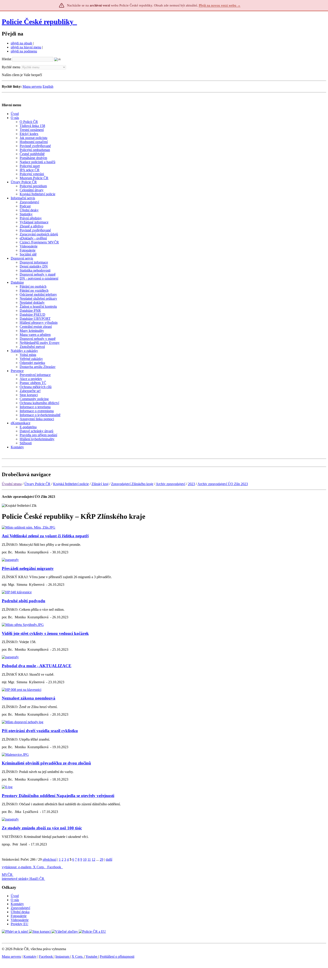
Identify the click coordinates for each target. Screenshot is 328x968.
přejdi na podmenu (24, 51)
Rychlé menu (11, 67)
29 (101, 859)
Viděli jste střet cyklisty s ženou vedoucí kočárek (45, 633)
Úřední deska (20, 912)
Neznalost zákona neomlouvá (28, 698)
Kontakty (17, 904)
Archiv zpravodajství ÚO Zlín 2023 (222, 484)
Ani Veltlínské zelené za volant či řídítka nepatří (45, 536)
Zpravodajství (20, 908)
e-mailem (24, 867)
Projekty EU (19, 924)
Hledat (6, 59)
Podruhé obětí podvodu (23, 600)
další (109, 859)
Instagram (62, 956)
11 (89, 859)
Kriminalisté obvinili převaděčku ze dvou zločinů (46, 763)
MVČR (7, 875)
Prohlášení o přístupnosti (117, 956)
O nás (15, 900)
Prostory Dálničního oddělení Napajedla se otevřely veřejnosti (58, 795)
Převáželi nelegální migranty (28, 568)
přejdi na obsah (21, 43)
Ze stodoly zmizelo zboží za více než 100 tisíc (42, 828)
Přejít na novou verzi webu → (220, 5)
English (48, 86)
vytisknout (9, 867)
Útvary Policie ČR (37, 484)
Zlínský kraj (99, 484)
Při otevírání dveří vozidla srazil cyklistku (40, 730)
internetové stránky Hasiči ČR (23, 879)
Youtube (91, 956)
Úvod (15, 896)
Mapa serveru (32, 86)
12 (93, 859)
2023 (191, 484)
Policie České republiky (37, 22)
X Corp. (39, 867)
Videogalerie (20, 920)
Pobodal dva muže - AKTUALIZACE (36, 665)
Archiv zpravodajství (170, 484)
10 (85, 859)
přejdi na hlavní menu (26, 47)
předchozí (49, 859)
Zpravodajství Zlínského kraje (132, 484)
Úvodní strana (12, 484)
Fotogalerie (19, 916)
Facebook (54, 867)
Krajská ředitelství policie (71, 484)
